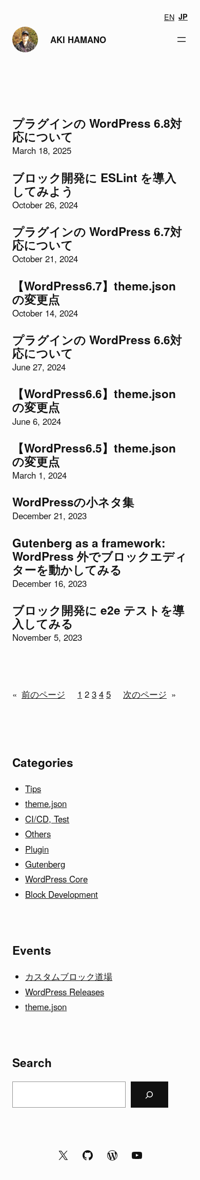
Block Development (61, 894)
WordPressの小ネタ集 (73, 501)
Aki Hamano (78, 39)
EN (169, 16)
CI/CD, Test (47, 819)
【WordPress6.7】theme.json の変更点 (94, 292)
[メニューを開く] (181, 39)
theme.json (46, 803)
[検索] (149, 1094)
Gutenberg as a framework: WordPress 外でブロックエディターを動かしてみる (99, 556)
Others (38, 834)
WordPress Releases (64, 992)
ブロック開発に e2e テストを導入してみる (98, 616)
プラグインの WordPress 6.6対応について (97, 346)
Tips (33, 788)
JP (183, 16)
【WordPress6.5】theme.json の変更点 (94, 454)
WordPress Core (56, 879)
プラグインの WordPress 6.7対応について (97, 238)
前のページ (38, 694)
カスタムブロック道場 (68, 976)
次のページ (149, 694)
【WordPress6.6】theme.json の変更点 (94, 400)
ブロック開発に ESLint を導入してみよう (94, 184)
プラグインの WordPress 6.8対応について (97, 129)
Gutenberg (45, 864)
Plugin (37, 849)
